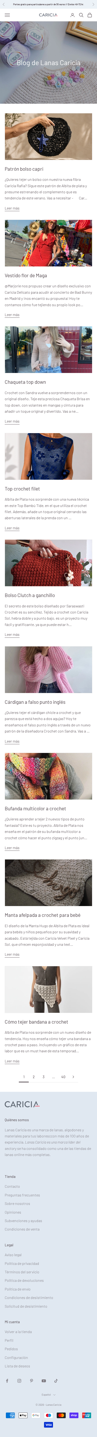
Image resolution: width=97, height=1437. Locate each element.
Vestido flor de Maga (26, 275)
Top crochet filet (22, 488)
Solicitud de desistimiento (26, 1306)
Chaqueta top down (25, 382)
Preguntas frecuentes (22, 1195)
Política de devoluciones (24, 1280)
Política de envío (18, 1289)
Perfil (9, 1340)
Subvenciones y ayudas (23, 1220)
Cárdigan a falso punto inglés (35, 702)
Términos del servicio (22, 1272)
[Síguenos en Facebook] (7, 1380)
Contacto (12, 1186)
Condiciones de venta (22, 1229)
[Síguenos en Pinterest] (31, 1380)
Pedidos (11, 1348)
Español (46, 1394)
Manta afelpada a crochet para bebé (43, 915)
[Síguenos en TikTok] (56, 1380)
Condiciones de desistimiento (29, 1297)
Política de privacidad (22, 1263)
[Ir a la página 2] (73, 1077)
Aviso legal (13, 1254)
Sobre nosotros (17, 1203)
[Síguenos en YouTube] (43, 1380)
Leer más (12, 208)
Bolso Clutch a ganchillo (30, 595)
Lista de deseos (17, 1366)
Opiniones (13, 1212)
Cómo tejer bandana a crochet (36, 1022)
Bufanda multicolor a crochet (35, 808)
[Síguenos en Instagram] (19, 1380)
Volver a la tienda (18, 1331)
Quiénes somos (17, 1119)
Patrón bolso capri (24, 169)
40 (63, 1076)
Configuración (16, 1357)
